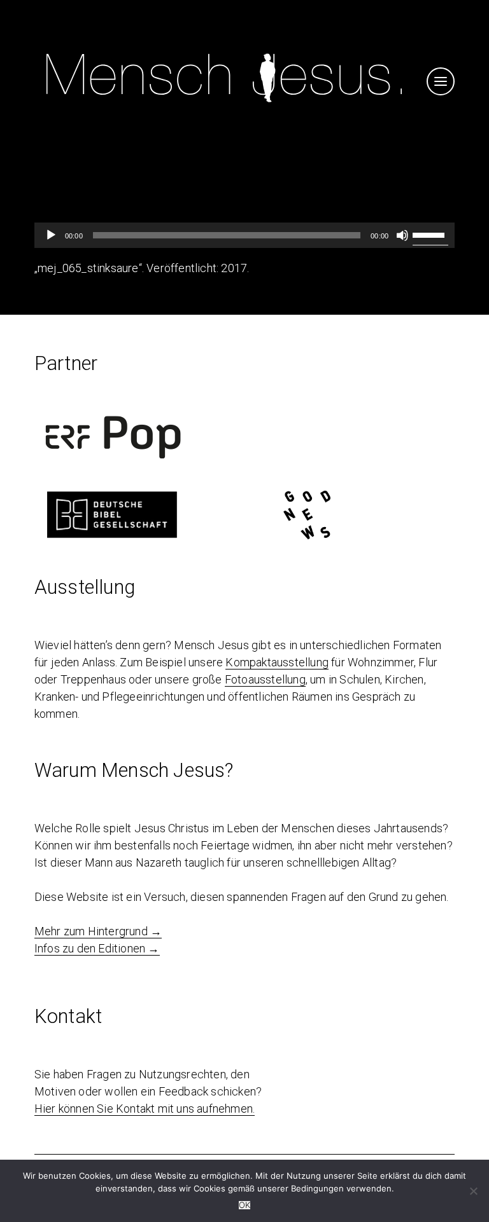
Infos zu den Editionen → (97, 948)
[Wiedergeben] (51, 235)
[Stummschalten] (402, 235)
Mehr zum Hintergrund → (98, 931)
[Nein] (473, 1190)
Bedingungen (317, 1188)
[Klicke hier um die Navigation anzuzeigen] (441, 81)
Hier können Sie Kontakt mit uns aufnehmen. (144, 1108)
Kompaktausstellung (277, 662)
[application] (244, 235)
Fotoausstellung (265, 679)
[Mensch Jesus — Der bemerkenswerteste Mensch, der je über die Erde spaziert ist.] (224, 108)
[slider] (430, 234)
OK (244, 1205)
